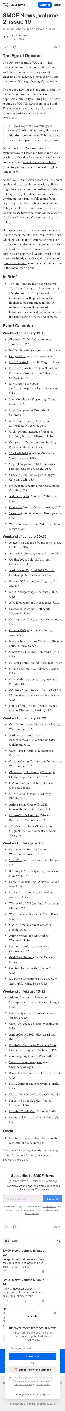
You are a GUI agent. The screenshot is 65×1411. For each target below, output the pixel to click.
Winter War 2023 (20, 903)
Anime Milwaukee (21, 936)
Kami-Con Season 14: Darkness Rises (32, 1045)
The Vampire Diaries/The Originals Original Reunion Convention (31, 828)
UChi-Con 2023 (19, 794)
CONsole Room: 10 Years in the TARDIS (35, 690)
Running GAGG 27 (21, 871)
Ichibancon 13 (18, 485)
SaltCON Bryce (19, 475)
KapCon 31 (16, 581)
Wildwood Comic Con (23, 524)
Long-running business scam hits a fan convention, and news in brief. (23, 1261)
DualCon (15, 1013)
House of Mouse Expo (23, 706)
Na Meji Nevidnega (21, 350)
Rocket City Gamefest (23, 892)
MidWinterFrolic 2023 (23, 384)
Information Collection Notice (39, 1209)
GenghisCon (17, 356)
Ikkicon (14, 663)
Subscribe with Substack (35, 1369)
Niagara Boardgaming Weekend (29, 641)
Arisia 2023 (16, 553)
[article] (32, 1261)
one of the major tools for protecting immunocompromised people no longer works (31, 167)
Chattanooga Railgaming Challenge (32, 772)
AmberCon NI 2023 (22, 1034)
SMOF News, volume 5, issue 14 (23, 1282)
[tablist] (12, 1241)
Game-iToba (17, 751)
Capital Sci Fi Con (20, 1117)
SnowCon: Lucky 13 (22, 399)
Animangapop (18, 1056)
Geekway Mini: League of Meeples (31, 432)
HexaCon (15, 410)
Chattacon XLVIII (21, 339)
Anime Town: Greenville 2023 (28, 804)
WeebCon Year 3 (20, 914)
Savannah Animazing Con (25, 1062)
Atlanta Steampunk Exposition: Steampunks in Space (29, 999)
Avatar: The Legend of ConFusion (31, 542)
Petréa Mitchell (20, 35)
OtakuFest (15, 507)
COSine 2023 (17, 559)
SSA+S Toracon (19, 925)
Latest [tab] (15, 1241)
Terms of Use (49, 1206)
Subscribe (45, 4)
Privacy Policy (43, 1384)
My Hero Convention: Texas (27, 979)
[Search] (58, 1241)
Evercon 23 (16, 609)
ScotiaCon (15, 860)
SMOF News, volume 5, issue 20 (23, 1253)
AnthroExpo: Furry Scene (25, 735)
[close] (55, 1313)
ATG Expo (16, 602)
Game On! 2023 (19, 1024)
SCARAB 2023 (18, 453)
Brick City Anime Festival (25, 1073)
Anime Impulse (19, 496)
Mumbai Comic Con (22, 1111)
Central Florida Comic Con (26, 679)
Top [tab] (7, 1241)
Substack (15, 1403)
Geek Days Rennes (21, 957)
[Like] (6, 47)
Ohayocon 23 (17, 652)
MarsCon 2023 (18, 362)
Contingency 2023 (20, 619)
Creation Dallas (19, 968)
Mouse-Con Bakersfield (24, 815)
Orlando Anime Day (22, 669)
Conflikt (14, 724)
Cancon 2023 (17, 630)
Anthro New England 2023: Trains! (31, 570)
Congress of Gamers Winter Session (32, 442)
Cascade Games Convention (27, 761)
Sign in (58, 4)
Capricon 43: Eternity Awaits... (28, 849)
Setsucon (15, 513)
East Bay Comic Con (22, 946)
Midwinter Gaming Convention (29, 421)
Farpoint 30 (16, 1100)
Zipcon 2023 (17, 1094)
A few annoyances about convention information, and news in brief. (23, 1290)
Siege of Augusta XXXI (24, 464)
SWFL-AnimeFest (20, 1083)
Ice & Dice (15, 592)
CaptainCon (17, 882)
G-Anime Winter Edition (25, 783)
